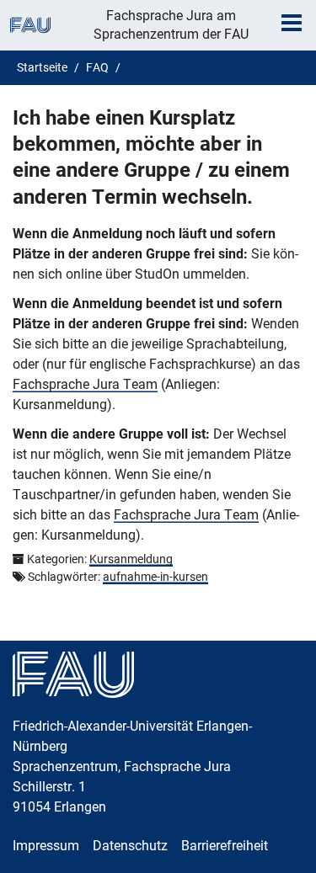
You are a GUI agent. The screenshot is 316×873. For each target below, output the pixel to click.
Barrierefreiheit (224, 846)
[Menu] (291, 23)
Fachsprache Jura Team (85, 384)
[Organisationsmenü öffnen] (30, 25)
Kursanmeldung (131, 559)
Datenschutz (130, 846)
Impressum (46, 846)
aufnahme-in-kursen (155, 576)
